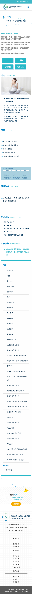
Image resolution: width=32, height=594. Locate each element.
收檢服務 (18, 1)
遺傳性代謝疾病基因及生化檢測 (17, 361)
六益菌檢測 (11, 428)
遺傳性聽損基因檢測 (14, 412)
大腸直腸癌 (11, 286)
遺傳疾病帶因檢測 (13, 350)
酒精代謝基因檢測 (13, 438)
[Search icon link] (28, 2)
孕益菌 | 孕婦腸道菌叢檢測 (16, 371)
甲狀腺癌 (10, 292)
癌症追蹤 (10, 308)
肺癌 (8, 276)
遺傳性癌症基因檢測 (14, 433)
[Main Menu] (28, 7)
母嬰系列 (10, 366)
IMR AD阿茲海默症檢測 (15, 454)
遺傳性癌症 (11, 302)
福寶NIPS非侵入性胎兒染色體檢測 (17, 378)
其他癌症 (10, 313)
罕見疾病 (10, 329)
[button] (7, 60)
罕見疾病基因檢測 (13, 345)
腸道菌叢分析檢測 (13, 423)
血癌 (8, 297)
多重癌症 (10, 324)
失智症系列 (11, 444)
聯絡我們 (23, 1)
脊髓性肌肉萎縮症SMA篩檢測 (17, 407)
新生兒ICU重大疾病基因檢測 (16, 355)
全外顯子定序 (11, 339)
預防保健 (10, 417)
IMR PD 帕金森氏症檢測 (15, 460)
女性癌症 (10, 281)
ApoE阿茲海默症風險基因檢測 (17, 449)
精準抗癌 (10, 270)
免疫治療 (10, 318)
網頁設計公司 (18, 591)
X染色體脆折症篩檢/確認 (15, 391)
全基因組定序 (11, 334)
